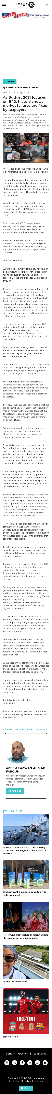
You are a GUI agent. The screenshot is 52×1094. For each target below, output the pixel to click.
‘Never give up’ (10, 1036)
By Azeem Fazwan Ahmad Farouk (20, 87)
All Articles (15, 791)
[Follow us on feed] (45, 1062)
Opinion (10, 81)
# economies (27, 729)
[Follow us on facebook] (22, 1062)
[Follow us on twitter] (14, 1062)
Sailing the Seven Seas (15, 981)
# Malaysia (41, 729)
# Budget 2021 (10, 729)
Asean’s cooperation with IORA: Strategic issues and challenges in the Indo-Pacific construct (25, 850)
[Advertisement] (26, 49)
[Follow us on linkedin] (29, 1062)
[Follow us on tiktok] (37, 1062)
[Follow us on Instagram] (6, 1062)
